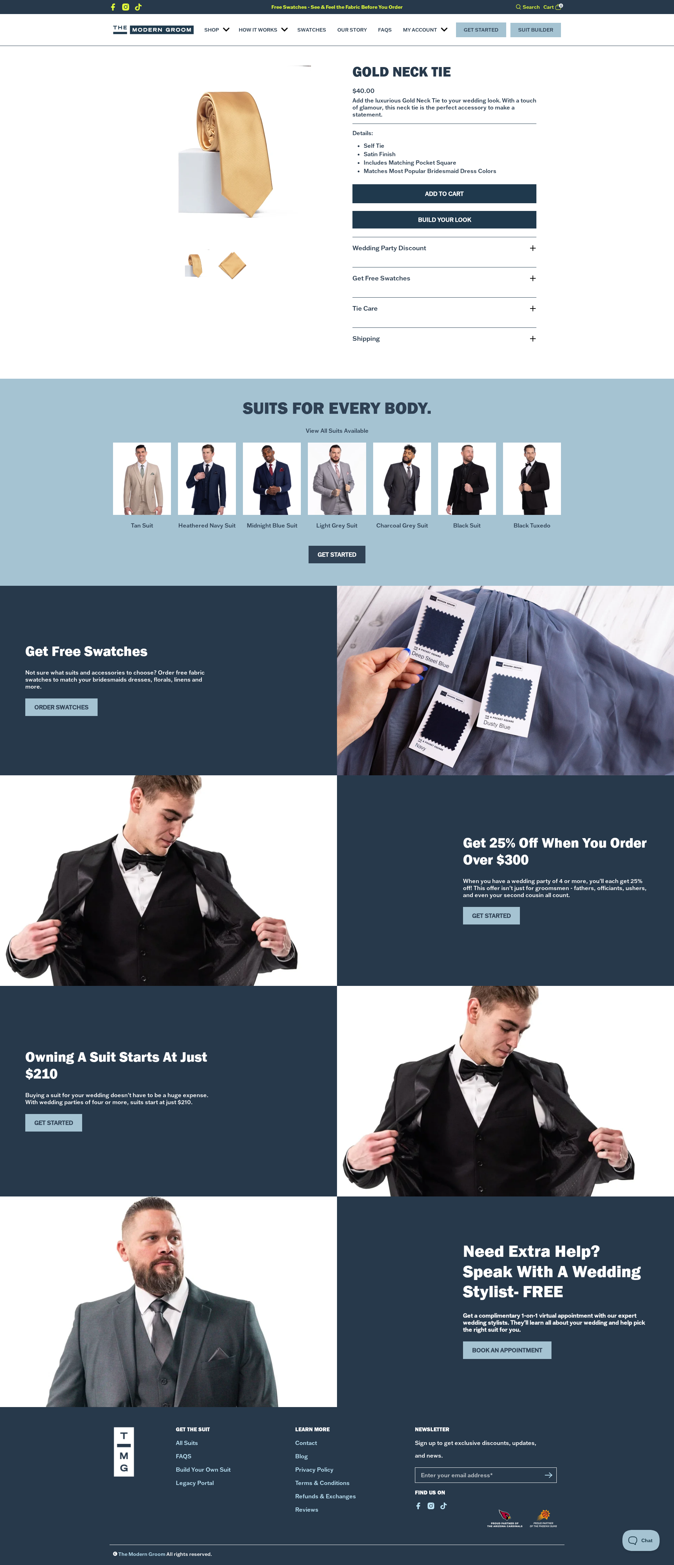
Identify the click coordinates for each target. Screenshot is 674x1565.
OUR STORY (352, 30)
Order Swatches (61, 707)
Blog (301, 1456)
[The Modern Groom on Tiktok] (138, 8)
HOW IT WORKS (258, 30)
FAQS (385, 30)
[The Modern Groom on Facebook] (113, 8)
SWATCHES (311, 30)
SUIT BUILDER (535, 30)
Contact (306, 1442)
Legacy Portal (195, 1482)
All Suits (187, 1442)
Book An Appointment (507, 1350)
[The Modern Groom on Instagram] (125, 8)
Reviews (306, 1509)
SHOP (211, 30)
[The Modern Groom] (153, 29)
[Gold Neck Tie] (223, 153)
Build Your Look (444, 219)
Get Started (481, 30)
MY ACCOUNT (420, 30)
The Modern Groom (141, 1554)
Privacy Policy (314, 1469)
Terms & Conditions (322, 1482)
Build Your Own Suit (203, 1469)
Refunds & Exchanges (325, 1496)
